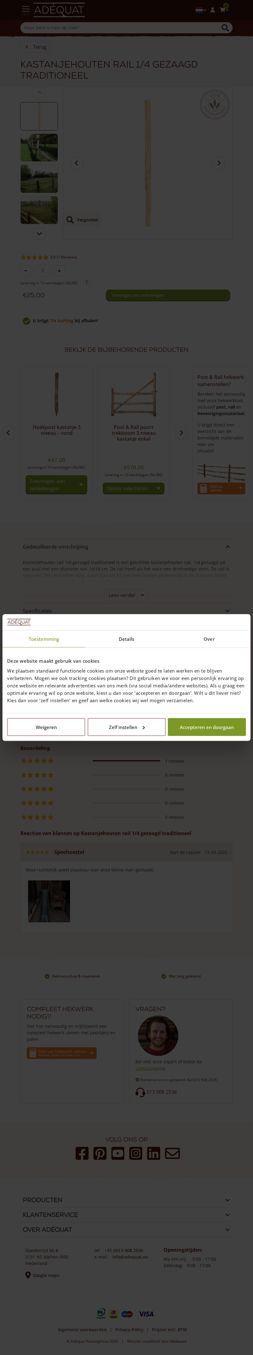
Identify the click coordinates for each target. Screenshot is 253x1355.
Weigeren (46, 727)
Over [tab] (209, 639)
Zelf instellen (123, 727)
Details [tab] (127, 639)
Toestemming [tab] (44, 639)
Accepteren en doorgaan (207, 727)
